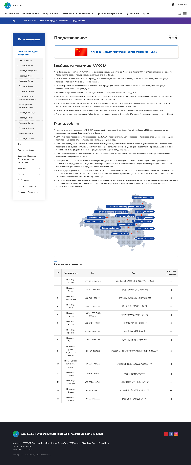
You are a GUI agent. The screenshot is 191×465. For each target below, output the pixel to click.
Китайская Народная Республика (54, 21)
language (182, 4)
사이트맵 (185, 13)
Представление (78, 21)
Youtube (166, 434)
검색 (179, 13)
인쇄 (175, 37)
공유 (170, 37)
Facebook (171, 434)
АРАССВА (18, 5)
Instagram (176, 434)
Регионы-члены (29, 21)
